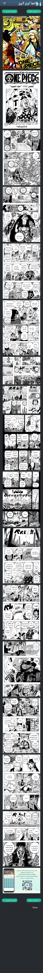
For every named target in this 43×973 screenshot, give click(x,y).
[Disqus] (21, 940)
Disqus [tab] (35, 907)
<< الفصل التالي (33, 11)
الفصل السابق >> (10, 11)
